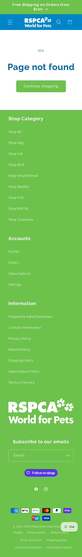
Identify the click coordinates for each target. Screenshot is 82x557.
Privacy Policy (19, 338)
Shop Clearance (20, 219)
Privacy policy (37, 532)
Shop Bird (16, 164)
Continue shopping (41, 86)
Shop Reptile (18, 186)
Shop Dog (16, 142)
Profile (13, 251)
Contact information (28, 547)
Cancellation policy (59, 547)
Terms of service (31, 540)
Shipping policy (57, 540)
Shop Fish (16, 197)
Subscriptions (19, 273)
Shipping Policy (20, 360)
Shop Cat (15, 153)
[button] (10, 22)
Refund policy (60, 532)
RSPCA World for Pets (38, 527)
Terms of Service (21, 382)
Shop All (14, 131)
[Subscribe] (67, 455)
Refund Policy (19, 349)
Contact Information (24, 327)
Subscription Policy (24, 371)
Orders (13, 262)
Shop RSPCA (18, 208)
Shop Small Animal (23, 175)
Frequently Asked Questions (30, 316)
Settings (15, 284)
